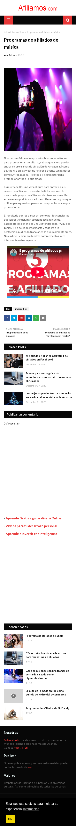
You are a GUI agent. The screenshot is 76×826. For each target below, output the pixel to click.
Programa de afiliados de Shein (45, 635)
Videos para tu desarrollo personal (31, 526)
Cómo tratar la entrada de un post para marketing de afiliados (46, 655)
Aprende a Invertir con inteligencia (31, 534)
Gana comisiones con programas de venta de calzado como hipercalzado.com (47, 674)
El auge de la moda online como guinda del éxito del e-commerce (46, 692)
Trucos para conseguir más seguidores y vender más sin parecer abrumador (48, 377)
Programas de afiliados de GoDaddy (47, 708)
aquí (30, 767)
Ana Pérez (9, 55)
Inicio (7, 32)
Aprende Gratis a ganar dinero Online (33, 518)
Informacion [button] (31, 809)
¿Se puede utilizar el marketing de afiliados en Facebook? (47, 357)
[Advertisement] (38, 580)
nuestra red (21, 747)
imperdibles (18, 32)
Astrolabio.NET (13, 740)
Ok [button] (10, 819)
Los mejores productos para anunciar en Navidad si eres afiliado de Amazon (49, 395)
